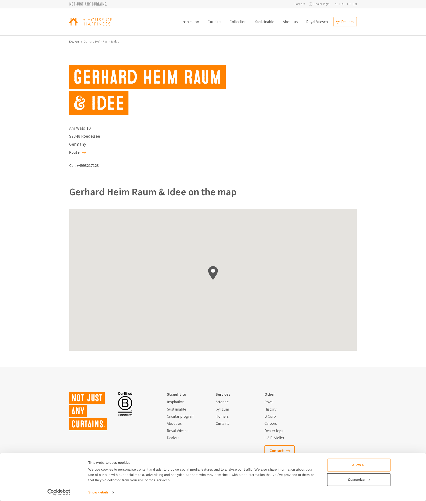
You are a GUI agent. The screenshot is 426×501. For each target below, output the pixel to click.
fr (349, 4)
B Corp (270, 416)
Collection (238, 22)
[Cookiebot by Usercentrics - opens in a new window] (58, 492)
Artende (222, 402)
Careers (299, 4)
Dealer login (321, 4)
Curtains (214, 22)
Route (74, 152)
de (342, 4)
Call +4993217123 (84, 165)
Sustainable (264, 22)
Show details (98, 492)
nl (336, 4)
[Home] (90, 21)
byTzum (222, 409)
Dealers (74, 42)
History (270, 409)
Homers (222, 416)
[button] (213, 273)
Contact (277, 451)
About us (290, 22)
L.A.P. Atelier (274, 438)
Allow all (358, 465)
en (355, 4)
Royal (269, 402)
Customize (356, 479)
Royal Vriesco (317, 22)
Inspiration (190, 22)
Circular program (180, 416)
